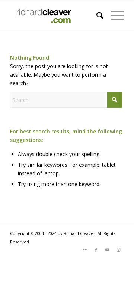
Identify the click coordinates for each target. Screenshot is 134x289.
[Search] (96, 15)
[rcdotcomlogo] (55, 15)
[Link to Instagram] (118, 249)
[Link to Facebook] (96, 249)
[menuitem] (96, 15)
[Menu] (113, 15)
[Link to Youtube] (107, 249)
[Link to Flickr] (84, 249)
